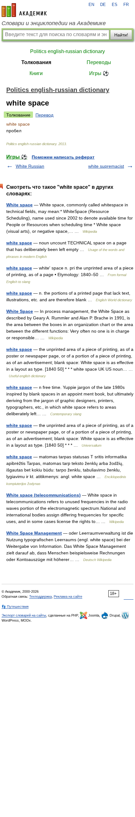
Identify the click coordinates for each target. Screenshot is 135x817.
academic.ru (24, 10)
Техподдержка (40, 596)
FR (126, 5)
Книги (36, 73)
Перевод (44, 114)
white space (19, 242)
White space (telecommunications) (43, 495)
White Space (19, 311)
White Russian (30, 166)
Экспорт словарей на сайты (24, 615)
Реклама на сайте (68, 596)
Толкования (36, 62)
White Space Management (34, 533)
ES (114, 5)
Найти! (121, 34)
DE (103, 5)
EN (91, 5)
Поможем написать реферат (63, 157)
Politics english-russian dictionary (67, 51)
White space (19, 204)
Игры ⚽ (99, 73)
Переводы (99, 62)
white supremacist (106, 166)
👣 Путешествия (15, 606)
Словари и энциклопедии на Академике (54, 23)
